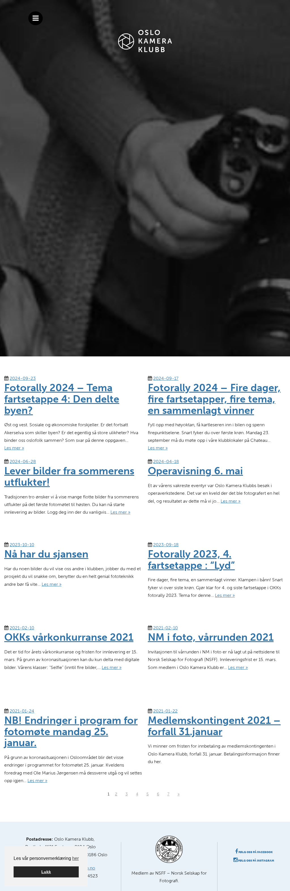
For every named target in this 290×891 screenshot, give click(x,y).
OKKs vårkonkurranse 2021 (68, 637)
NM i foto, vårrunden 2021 (211, 637)
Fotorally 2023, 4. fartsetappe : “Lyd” (191, 559)
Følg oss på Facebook (255, 852)
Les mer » (14, 448)
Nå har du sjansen (46, 554)
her (75, 858)
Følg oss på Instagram (256, 860)
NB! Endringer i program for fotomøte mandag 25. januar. (71, 731)
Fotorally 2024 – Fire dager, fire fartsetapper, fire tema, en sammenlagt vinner (214, 399)
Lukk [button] (46, 872)
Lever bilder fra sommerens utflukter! (69, 476)
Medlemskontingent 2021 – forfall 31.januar (214, 726)
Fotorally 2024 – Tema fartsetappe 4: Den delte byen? (61, 399)
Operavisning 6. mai (195, 471)
